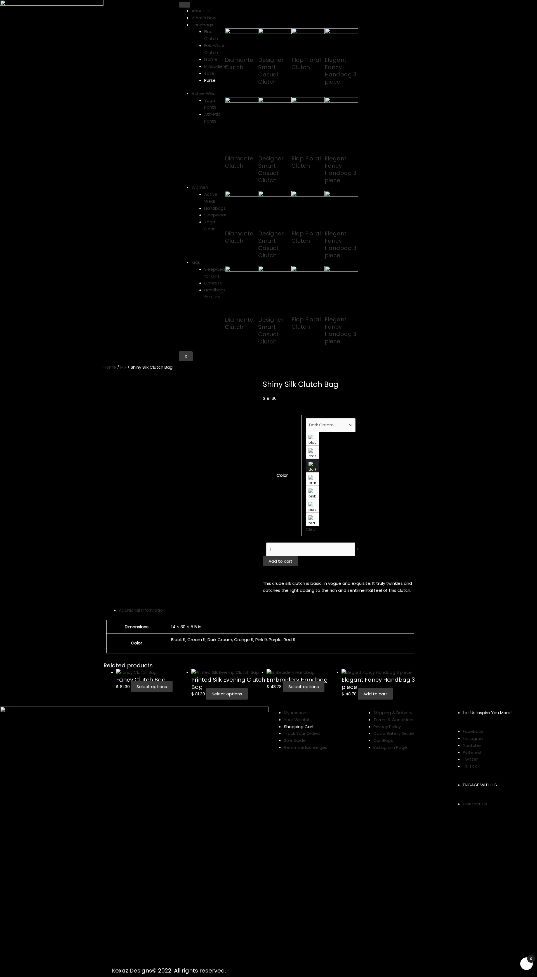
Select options (151, 686)
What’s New (204, 18)
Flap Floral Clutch (306, 63)
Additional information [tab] (142, 610)
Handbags (202, 25)
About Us (201, 11)
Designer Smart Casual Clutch (271, 71)
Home (109, 367)
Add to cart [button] (375, 694)
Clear (311, 529)
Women (200, 187)
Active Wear (204, 93)
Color (282, 475)
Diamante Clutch (239, 63)
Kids (196, 262)
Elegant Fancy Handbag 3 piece (340, 71)
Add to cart (280, 561)
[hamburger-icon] (184, 5)
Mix (123, 367)
